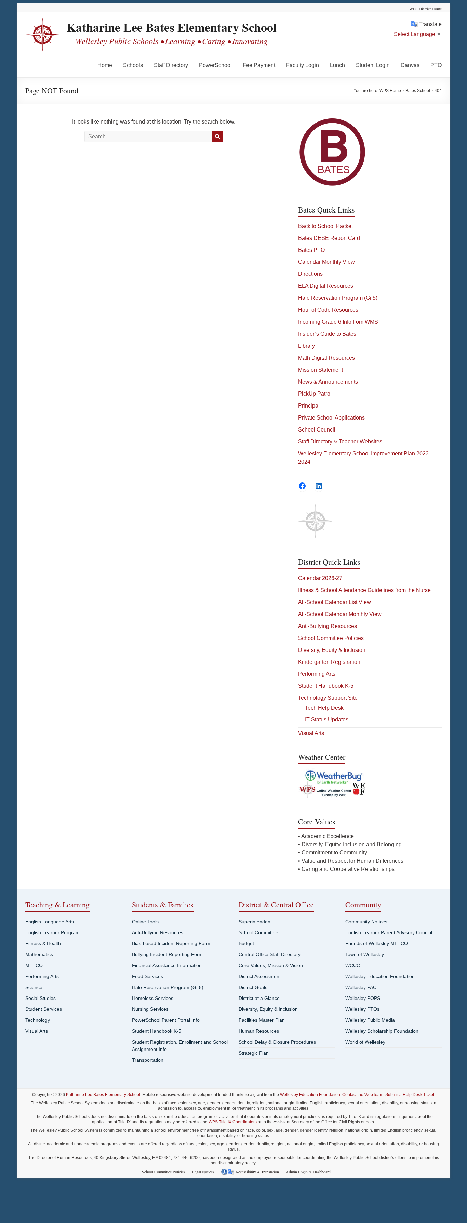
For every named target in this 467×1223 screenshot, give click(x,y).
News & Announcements (328, 382)
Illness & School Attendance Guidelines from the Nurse (364, 590)
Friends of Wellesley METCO (376, 943)
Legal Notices (203, 1171)
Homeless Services (152, 998)
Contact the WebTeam (362, 1094)
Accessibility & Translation (257, 1171)
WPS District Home (425, 8)
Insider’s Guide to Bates (327, 334)
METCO (34, 965)
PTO (436, 65)
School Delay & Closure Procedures (277, 1042)
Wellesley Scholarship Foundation (381, 1031)
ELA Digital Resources (325, 286)
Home (104, 65)
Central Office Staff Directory (270, 954)
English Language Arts (49, 921)
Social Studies (40, 998)
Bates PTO (311, 250)
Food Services (147, 976)
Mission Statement (320, 370)
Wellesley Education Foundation (380, 976)
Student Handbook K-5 (325, 686)
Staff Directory (171, 65)
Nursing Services (150, 1009)
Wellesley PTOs (362, 1009)
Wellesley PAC (360, 987)
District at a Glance (259, 998)
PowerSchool (215, 65)
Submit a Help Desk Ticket (409, 1094)
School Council (316, 430)
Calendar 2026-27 (320, 578)
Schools (133, 65)
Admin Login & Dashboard (308, 1171)
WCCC (352, 965)
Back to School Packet (325, 226)
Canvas (410, 65)
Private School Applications (331, 418)
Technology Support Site (328, 698)
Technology (37, 1020)
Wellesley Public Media (370, 1020)
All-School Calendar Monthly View (340, 614)
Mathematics (39, 954)
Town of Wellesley (364, 954)
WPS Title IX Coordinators (233, 1122)
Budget (246, 943)
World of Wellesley (365, 1042)
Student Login (373, 65)
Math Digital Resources (326, 358)
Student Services (43, 1009)
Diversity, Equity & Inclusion (331, 650)
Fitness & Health (43, 943)
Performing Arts (316, 674)
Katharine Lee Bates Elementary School (171, 27)
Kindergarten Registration (329, 662)
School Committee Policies (331, 638)
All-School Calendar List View (334, 602)
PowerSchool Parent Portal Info (166, 1020)
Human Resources (259, 1031)
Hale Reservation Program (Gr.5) (337, 298)
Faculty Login (302, 65)
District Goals (253, 987)
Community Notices (366, 921)
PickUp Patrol (315, 394)
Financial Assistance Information (167, 965)
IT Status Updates (326, 719)
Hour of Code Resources (328, 310)
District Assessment (260, 976)
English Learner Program (52, 932)
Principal (309, 406)
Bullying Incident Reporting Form (167, 954)
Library (306, 346)
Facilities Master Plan (262, 1020)
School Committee (258, 932)
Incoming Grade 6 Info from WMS (338, 322)
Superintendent (255, 921)
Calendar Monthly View (326, 262)
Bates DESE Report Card (329, 238)
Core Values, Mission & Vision (271, 965)
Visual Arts (311, 733)
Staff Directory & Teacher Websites (340, 442)
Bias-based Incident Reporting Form (171, 943)
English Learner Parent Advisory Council (388, 932)
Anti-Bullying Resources (327, 626)
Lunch (337, 65)
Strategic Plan (254, 1053)
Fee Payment (259, 65)
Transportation (147, 1060)
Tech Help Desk (324, 708)
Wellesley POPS (362, 998)
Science (33, 987)
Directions (310, 274)
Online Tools (145, 921)
